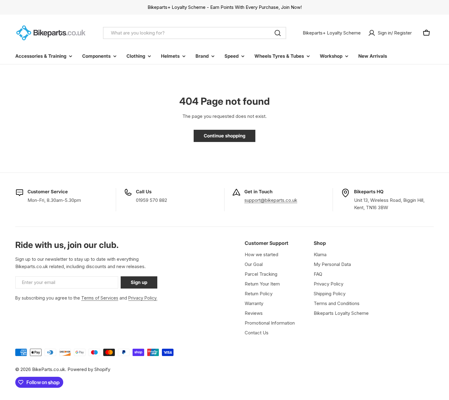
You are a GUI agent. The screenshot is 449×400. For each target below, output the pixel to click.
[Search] (277, 33)
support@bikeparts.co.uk (270, 200)
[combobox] (194, 33)
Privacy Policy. (142, 297)
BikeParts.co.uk (48, 369)
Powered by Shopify (89, 369)
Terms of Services (99, 297)
